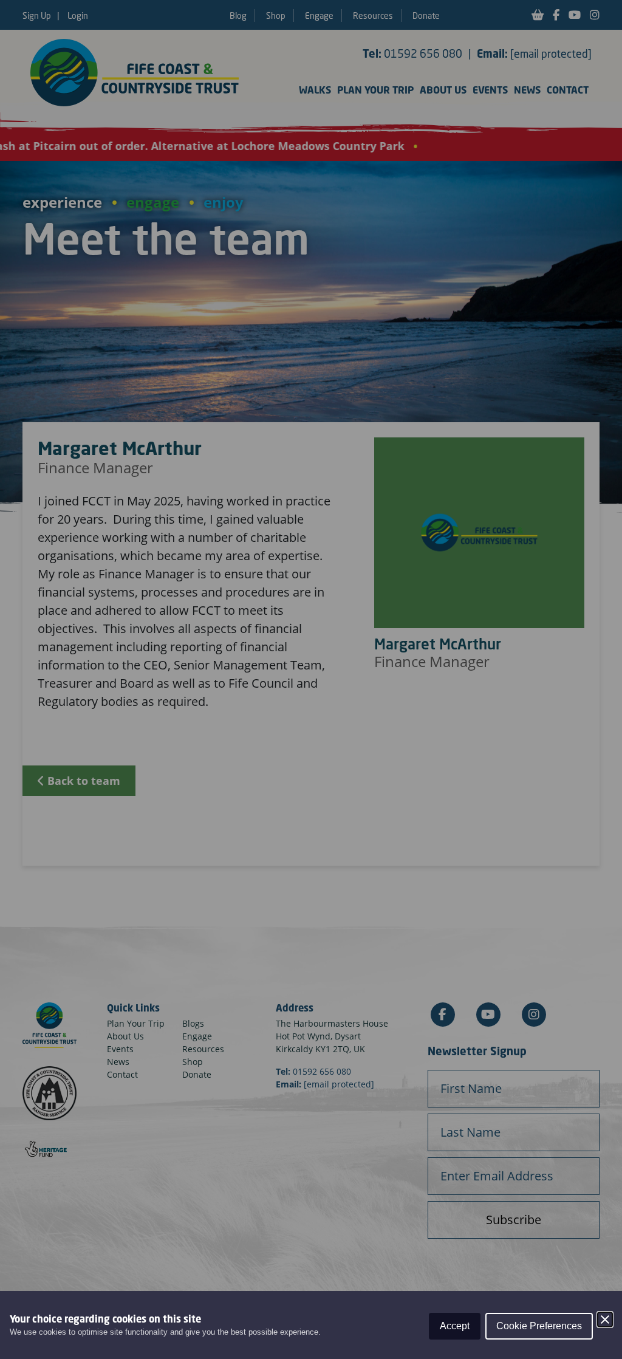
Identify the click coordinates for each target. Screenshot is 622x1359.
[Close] (605, 1319)
